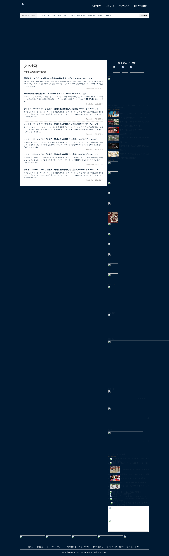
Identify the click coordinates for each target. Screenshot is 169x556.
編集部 (30, 547)
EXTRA (108, 15)
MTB (66, 15)
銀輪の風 (91, 15)
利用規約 (70, 547)
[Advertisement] (84, 39)
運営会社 (40, 547)
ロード (42, 15)
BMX (73, 15)
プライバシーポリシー (55, 547)
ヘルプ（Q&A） (83, 547)
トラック (51, 15)
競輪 (60, 15)
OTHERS (81, 15)
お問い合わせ (98, 547)
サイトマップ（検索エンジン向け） (120, 547)
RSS (139, 547)
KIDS (100, 15)
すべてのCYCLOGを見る (117, 454)
